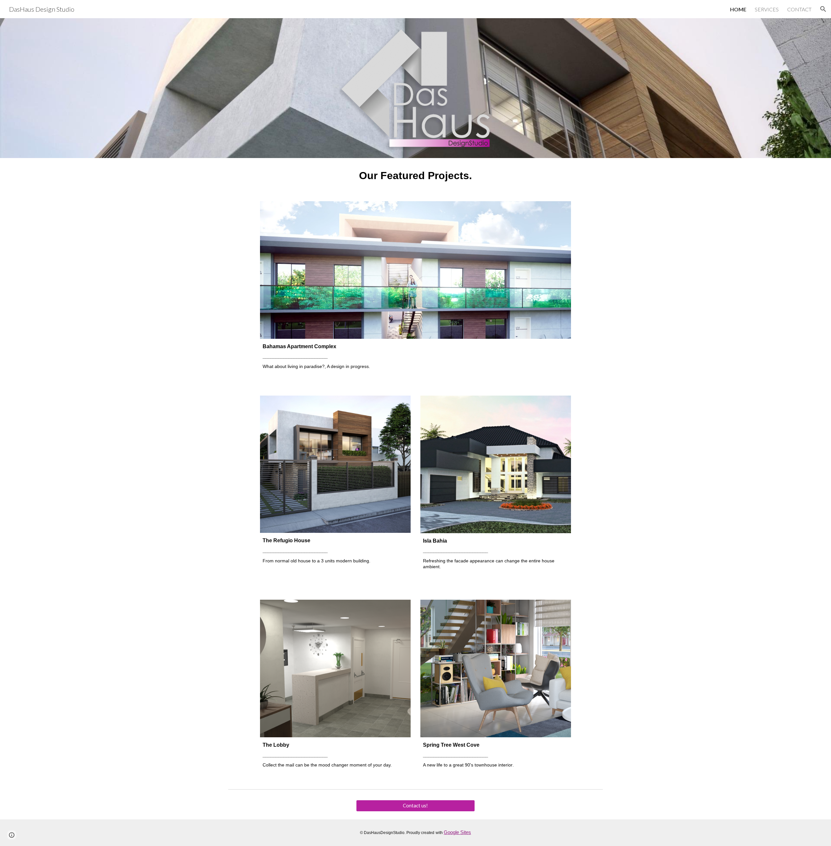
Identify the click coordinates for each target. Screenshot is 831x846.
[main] (415, 176)
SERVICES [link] (767, 9)
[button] (823, 9)
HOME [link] (738, 9)
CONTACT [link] (799, 9)
